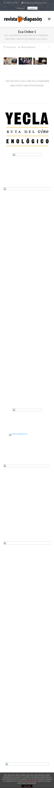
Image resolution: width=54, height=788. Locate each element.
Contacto (20, 8)
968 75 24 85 (12, 3)
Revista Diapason (28, 47)
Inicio (6, 35)
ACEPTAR (27, 786)
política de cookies (30, 781)
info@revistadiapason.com (35, 3)
